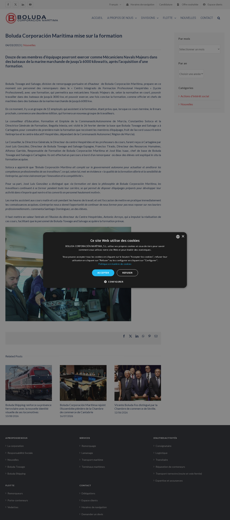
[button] (115, 281)
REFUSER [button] (127, 272)
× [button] (182, 236)
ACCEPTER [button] (103, 272)
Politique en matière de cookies (114, 263)
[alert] (115, 260)
